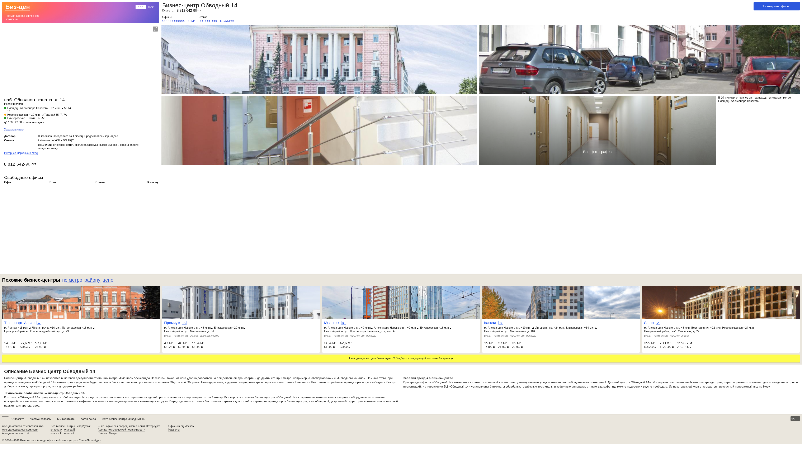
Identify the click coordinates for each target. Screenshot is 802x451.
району (92, 280)
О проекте (17, 419)
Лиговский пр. (544, 327)
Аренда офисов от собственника (22, 426)
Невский (9, 103)
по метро (72, 280)
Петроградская (71, 327)
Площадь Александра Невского (27, 108)
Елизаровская (16, 118)
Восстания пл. (700, 327)
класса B (69, 429)
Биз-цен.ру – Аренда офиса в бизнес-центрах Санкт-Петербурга (60, 440)
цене (108, 280)
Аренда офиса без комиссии (20, 429)
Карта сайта (88, 419)
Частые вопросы (40, 419)
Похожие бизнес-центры (31, 280)
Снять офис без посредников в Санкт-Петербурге (129, 426)
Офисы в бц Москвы (181, 426)
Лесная (12, 327)
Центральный (652, 331)
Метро (113, 433)
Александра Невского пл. (184, 327)
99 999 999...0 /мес (216, 21)
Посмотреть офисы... (776, 6)
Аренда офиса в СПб (15, 433)
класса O (69, 433)
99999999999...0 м (178, 21)
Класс (168, 10)
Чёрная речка (40, 327)
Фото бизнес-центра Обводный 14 (123, 419)
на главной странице (440, 358)
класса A (56, 429)
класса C (56, 433)
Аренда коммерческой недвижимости (121, 429)
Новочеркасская (17, 114)
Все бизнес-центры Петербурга (70, 426)
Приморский (11, 331)
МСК (151, 7)
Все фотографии (598, 152)
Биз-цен (17, 6)
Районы (102, 433)
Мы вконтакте (66, 419)
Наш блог (174, 429)
